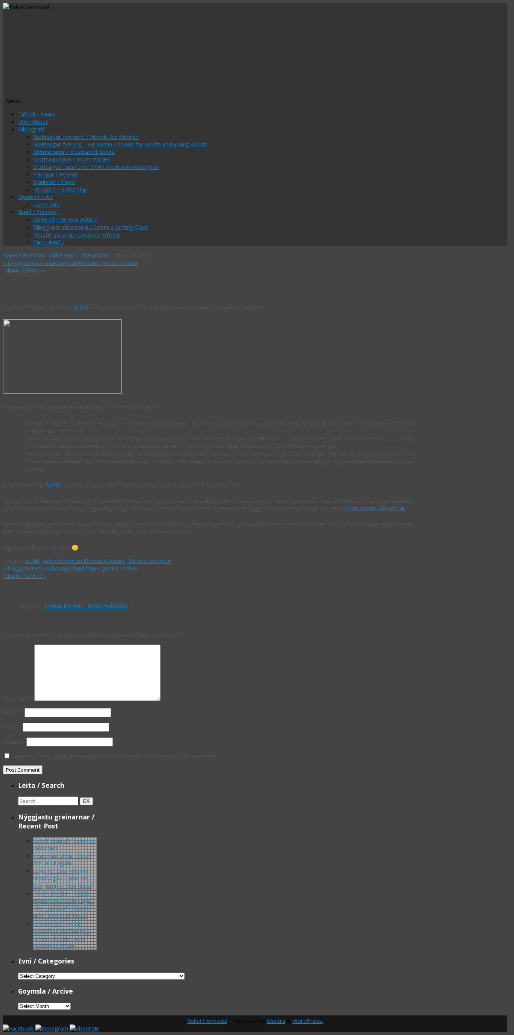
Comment (18, 698)
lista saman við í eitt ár (375, 508)
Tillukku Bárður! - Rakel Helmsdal (86, 605)
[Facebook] (19, 1028)
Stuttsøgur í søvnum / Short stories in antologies (96, 166)
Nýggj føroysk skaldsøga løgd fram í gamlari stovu (70, 262)
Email (12, 727)
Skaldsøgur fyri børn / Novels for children (85, 136)
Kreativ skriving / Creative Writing (76, 234)
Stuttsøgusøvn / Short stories (71, 159)
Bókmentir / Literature (78, 255)
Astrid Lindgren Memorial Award (84, 560)
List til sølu (47, 204)
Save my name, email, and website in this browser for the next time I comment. (114, 756)
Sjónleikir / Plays (54, 181)
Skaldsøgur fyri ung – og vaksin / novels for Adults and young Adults (120, 144)
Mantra (276, 1020)
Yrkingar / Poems (55, 174)
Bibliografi (31, 129)
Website (14, 741)
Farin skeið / (48, 242)
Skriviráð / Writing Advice (65, 219)
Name (13, 712)
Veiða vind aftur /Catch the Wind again (62, 859)
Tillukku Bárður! (24, 270)
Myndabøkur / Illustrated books (73, 151)
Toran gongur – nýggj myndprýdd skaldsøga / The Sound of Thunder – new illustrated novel (64, 904)
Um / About (33, 121)
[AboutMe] (84, 1028)
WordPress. (307, 1020)
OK (87, 801)
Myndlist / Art (35, 197)
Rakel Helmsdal (23, 255)
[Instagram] (52, 1028)
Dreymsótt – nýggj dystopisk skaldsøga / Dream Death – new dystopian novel (61, 934)
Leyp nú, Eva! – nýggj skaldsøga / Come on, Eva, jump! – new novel (62, 878)
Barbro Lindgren (150, 560)
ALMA (80, 307)
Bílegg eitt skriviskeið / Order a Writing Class (91, 227)
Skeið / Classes (37, 212)
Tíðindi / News (36, 114)
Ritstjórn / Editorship (60, 189)
